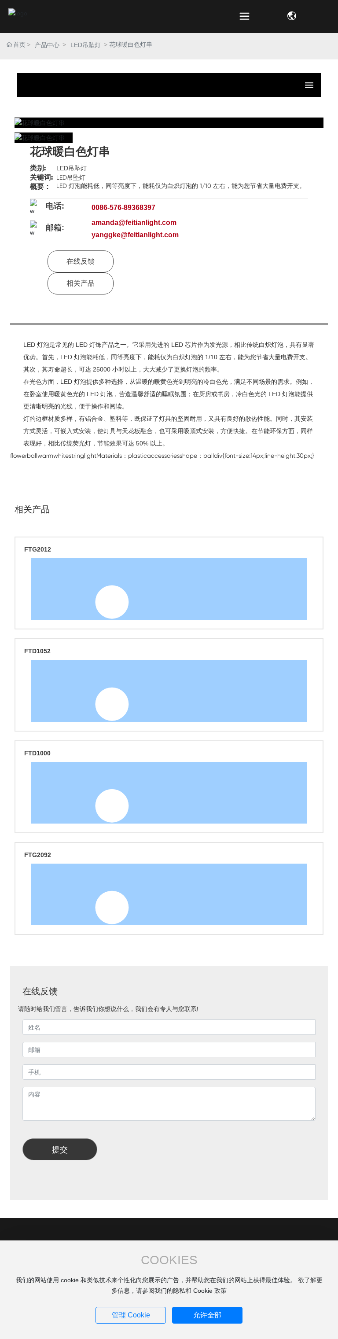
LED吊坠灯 (85, 44)
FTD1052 (37, 651)
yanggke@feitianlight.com (135, 235)
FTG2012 (37, 549)
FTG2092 (37, 854)
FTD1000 (37, 753)
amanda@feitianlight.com (134, 222)
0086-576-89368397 (123, 207)
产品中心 (47, 44)
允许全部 (207, 1315)
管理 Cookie (131, 1315)
